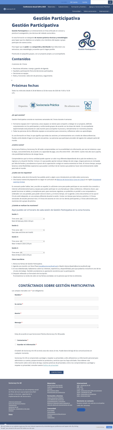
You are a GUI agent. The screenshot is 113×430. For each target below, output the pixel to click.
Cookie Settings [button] (100, 427)
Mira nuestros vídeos (53, 390)
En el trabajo (50, 410)
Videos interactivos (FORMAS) (55, 398)
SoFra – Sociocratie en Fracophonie (86, 394)
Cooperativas (51, 417)
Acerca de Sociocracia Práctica (17, 403)
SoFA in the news (25, 409)
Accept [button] (109, 427)
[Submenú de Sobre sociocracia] (96, 11)
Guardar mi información (27, 344)
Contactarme (22, 340)
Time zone (15, 219)
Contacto (11, 410)
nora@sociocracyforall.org (48, 266)
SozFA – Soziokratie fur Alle (84, 392)
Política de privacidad (50, 365)
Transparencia (13, 405)
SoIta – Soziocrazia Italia (83, 396)
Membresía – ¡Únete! (14, 409)
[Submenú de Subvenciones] (68, 6)
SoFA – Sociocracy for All (83, 385)
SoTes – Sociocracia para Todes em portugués (89, 390)
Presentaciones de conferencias (56, 392)
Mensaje (18, 322)
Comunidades (51, 412)
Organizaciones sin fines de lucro (56, 414)
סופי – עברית (80, 389)
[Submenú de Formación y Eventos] (86, 6)
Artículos (49, 389)
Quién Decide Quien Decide (55, 387)
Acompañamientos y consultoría (56, 401)
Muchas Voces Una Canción (55, 385)
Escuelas (49, 416)
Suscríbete (81, 410)
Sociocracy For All (15, 383)
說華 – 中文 (80, 387)
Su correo (19, 304)
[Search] (110, 2)
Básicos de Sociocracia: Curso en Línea (70, 180)
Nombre (18, 295)
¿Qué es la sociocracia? (15, 402)
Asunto (18, 313)
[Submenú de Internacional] (109, 11)
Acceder (64, 2)
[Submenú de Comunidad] (81, 11)
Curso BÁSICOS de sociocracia (55, 399)
